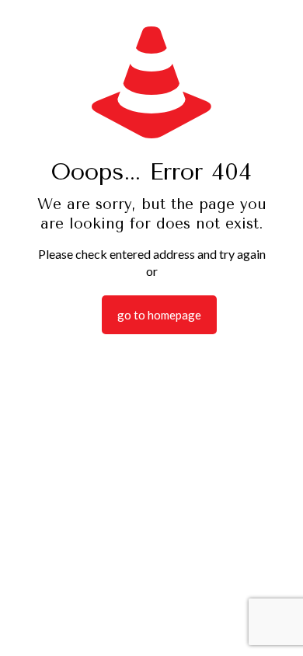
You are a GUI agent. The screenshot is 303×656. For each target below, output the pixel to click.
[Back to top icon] (271, 624)
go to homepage (159, 315)
